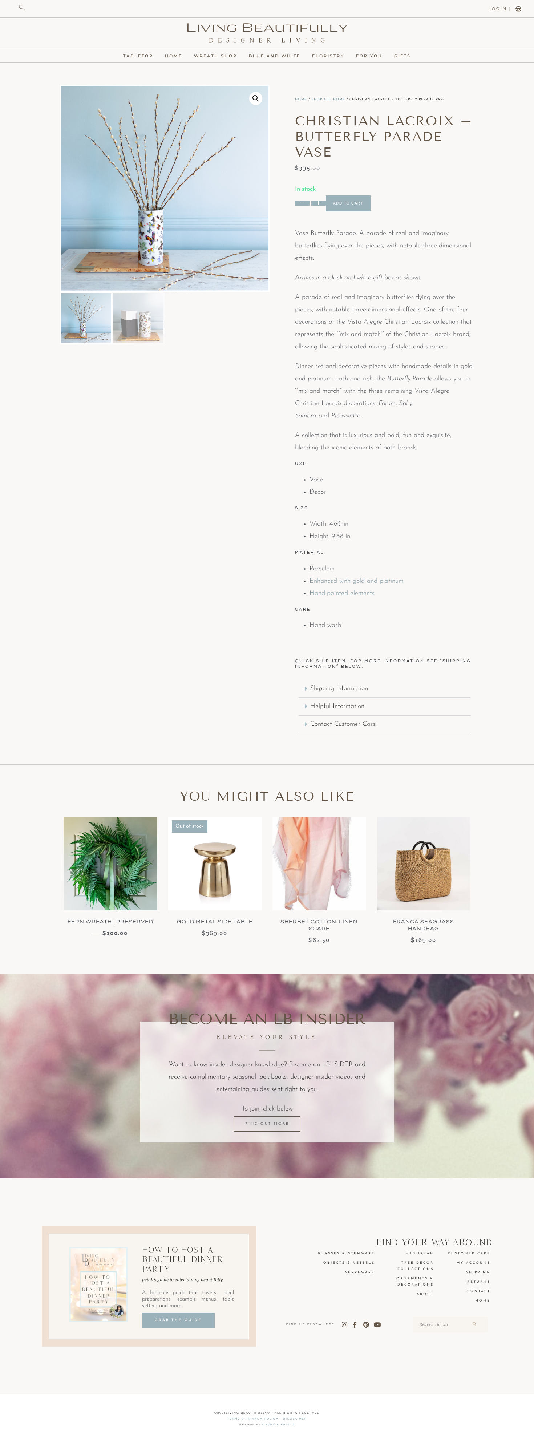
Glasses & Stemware (346, 1253)
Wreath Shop (215, 55)
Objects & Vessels (349, 1263)
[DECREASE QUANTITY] (302, 203)
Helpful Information (337, 706)
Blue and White (274, 55)
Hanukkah (420, 1253)
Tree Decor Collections (415, 1266)
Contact (478, 1291)
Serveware (360, 1272)
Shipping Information (339, 688)
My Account (473, 1263)
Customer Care (469, 1253)
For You (369, 55)
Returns (478, 1281)
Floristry (328, 55)
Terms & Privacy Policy (253, 1418)
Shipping (478, 1272)
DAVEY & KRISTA (278, 1424)
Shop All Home (328, 99)
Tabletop (138, 55)
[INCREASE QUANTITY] (318, 203)
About (425, 1294)
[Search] (474, 1324)
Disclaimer (295, 1418)
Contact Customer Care (343, 724)
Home (173, 55)
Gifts (402, 55)
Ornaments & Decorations (415, 1281)
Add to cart (348, 203)
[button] (255, 98)
